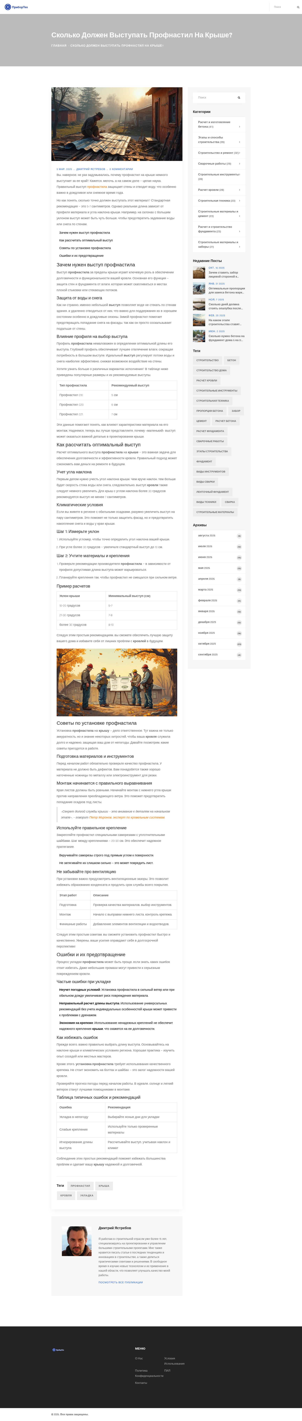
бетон (231, 360)
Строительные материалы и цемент (218, 214)
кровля (66, 1195)
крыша (104, 1186)
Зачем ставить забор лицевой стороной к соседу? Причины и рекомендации (223, 275)
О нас (139, 1358)
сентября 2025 (219, 654)
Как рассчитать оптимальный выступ (86, 240)
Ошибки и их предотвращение (81, 256)
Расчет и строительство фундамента (215, 229)
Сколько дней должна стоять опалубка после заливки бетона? (225, 307)
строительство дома (211, 370)
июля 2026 (219, 546)
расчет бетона (225, 421)
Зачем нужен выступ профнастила (84, 233)
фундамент (204, 461)
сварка (230, 502)
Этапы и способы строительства (211, 140)
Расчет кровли (211, 190)
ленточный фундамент (212, 492)
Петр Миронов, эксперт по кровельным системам (126, 818)
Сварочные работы (214, 164)
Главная (59, 46)
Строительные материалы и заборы (218, 245)
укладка (87, 1195)
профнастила (97, 187)
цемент (201, 421)
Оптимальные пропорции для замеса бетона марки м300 (227, 291)
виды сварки (205, 481)
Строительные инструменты (218, 177)
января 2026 (219, 611)
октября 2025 (219, 644)
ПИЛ (167, 1371)
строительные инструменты (216, 390)
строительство (207, 360)
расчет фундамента (210, 431)
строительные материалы (215, 512)
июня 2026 (219, 557)
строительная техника (212, 401)
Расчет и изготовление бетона (214, 124)
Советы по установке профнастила (85, 248)
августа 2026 (219, 535)
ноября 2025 (219, 633)
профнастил (80, 1186)
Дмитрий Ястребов (90, 169)
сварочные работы (210, 441)
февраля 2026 (219, 600)
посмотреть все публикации (121, 1282)
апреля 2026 (219, 579)
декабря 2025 (219, 622)
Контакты (141, 1383)
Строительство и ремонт (218, 153)
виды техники (206, 502)
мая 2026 (219, 568)
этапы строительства (212, 451)
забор (236, 411)
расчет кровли (206, 380)
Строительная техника (216, 201)
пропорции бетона (209, 411)
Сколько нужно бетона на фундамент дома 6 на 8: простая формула (227, 338)
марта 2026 (219, 590)
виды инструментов (210, 471)
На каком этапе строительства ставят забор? (224, 322)
